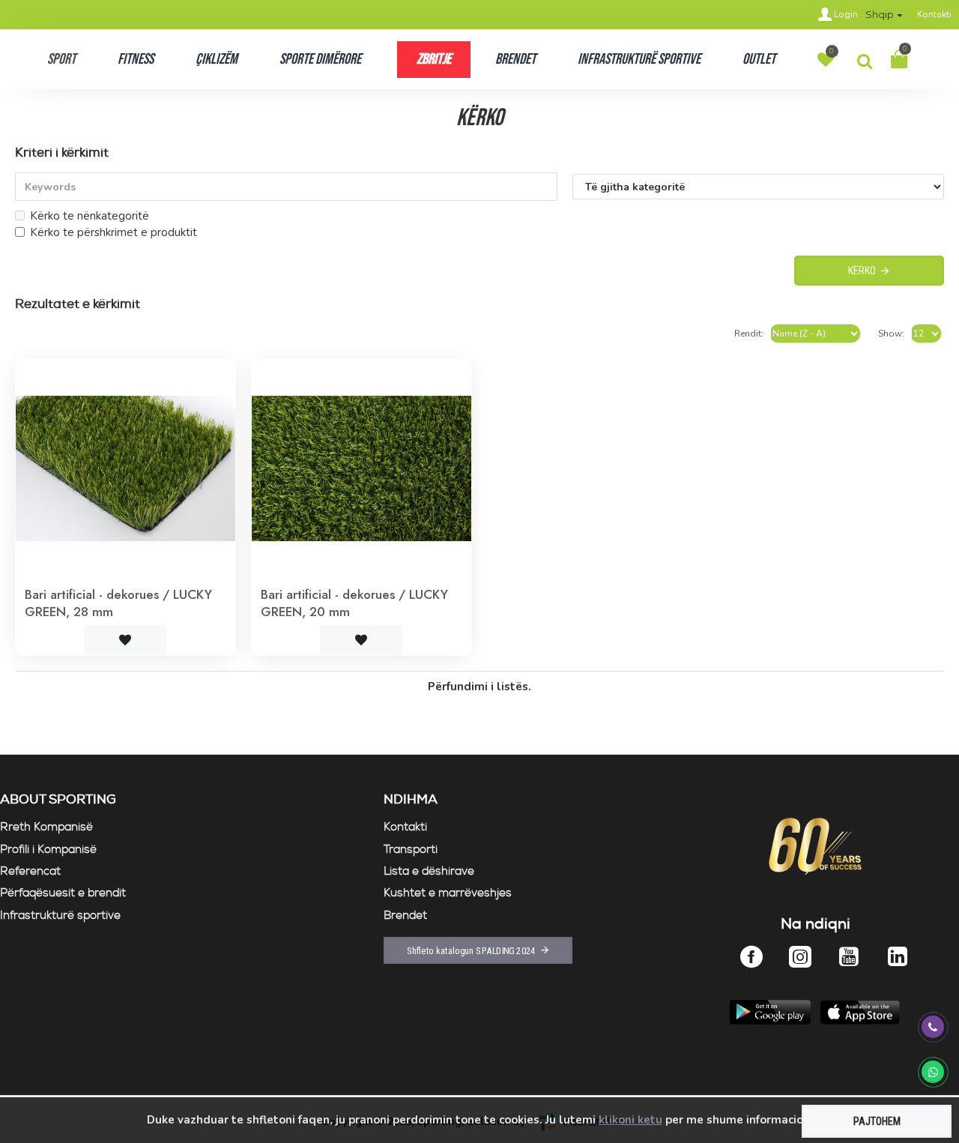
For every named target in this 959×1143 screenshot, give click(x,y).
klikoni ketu (630, 1119)
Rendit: (748, 334)
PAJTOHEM (877, 1121)
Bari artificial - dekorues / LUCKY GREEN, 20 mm (354, 602)
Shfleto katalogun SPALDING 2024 (471, 950)
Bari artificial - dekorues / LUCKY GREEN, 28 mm (118, 602)
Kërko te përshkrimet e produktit (113, 232)
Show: (891, 334)
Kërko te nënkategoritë (89, 215)
